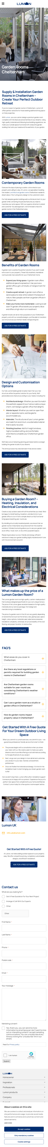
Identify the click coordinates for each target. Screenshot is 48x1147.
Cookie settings (24, 1142)
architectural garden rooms (19, 192)
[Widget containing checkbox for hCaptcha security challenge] (18, 1055)
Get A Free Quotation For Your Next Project (22, 896)
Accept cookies (24, 1129)
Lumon (8, 117)
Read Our (11, 1044)
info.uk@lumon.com (16, 832)
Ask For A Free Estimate (15, 215)
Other (8, 906)
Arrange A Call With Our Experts (18, 901)
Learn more (8, 1123)
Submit (6, 1061)
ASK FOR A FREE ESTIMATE (15, 548)
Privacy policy (14, 1044)
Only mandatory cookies (24, 1135)
